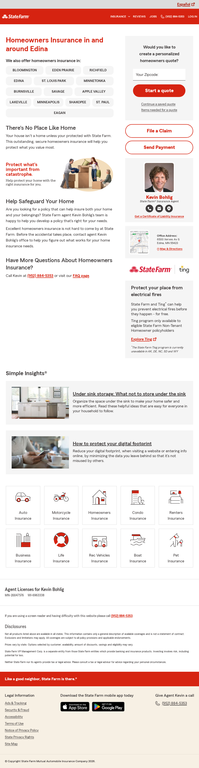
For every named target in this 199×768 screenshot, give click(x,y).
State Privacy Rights (19, 737)
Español (183, 4)
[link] (16, 16)
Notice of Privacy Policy (22, 730)
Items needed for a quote (159, 110)
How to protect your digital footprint (112, 443)
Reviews (139, 16)
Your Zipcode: (147, 75)
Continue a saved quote (158, 104)
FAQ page (81, 276)
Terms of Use (14, 723)
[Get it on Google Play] (108, 706)
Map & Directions (171, 248)
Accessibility (14, 717)
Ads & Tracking (15, 703)
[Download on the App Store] (75, 706)
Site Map (11, 744)
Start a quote (159, 90)
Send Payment (159, 147)
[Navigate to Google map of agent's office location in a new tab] (169, 208)
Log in (192, 16)
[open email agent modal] (159, 209)
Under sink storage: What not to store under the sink (129, 394)
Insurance (118, 16)
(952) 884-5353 (175, 16)
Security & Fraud (17, 710)
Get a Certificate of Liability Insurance (159, 216)
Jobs (153, 16)
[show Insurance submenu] (128, 16)
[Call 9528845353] (149, 208)
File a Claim (159, 131)
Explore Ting (141, 339)
